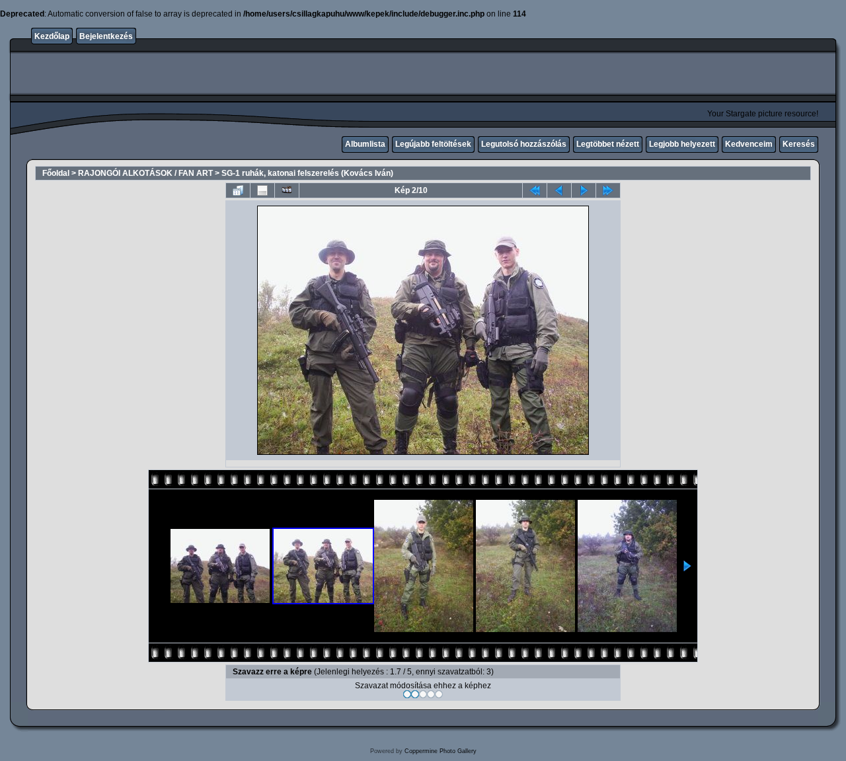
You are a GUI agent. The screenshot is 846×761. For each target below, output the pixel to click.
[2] (415, 694)
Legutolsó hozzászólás (523, 144)
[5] (439, 694)
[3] (423, 694)
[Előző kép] (559, 190)
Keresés (799, 144)
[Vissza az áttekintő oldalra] (238, 190)
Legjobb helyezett (682, 144)
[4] (431, 694)
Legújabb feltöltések (433, 144)
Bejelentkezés (106, 36)
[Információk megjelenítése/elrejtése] (262, 190)
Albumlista (365, 144)
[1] (407, 694)
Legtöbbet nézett (607, 144)
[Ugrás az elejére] (535, 190)
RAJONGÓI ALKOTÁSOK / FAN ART (145, 173)
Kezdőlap (51, 36)
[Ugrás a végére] (608, 190)
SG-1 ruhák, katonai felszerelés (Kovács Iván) (307, 173)
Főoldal (55, 173)
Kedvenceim (749, 144)
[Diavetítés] (287, 190)
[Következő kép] (584, 190)
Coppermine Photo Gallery (440, 751)
